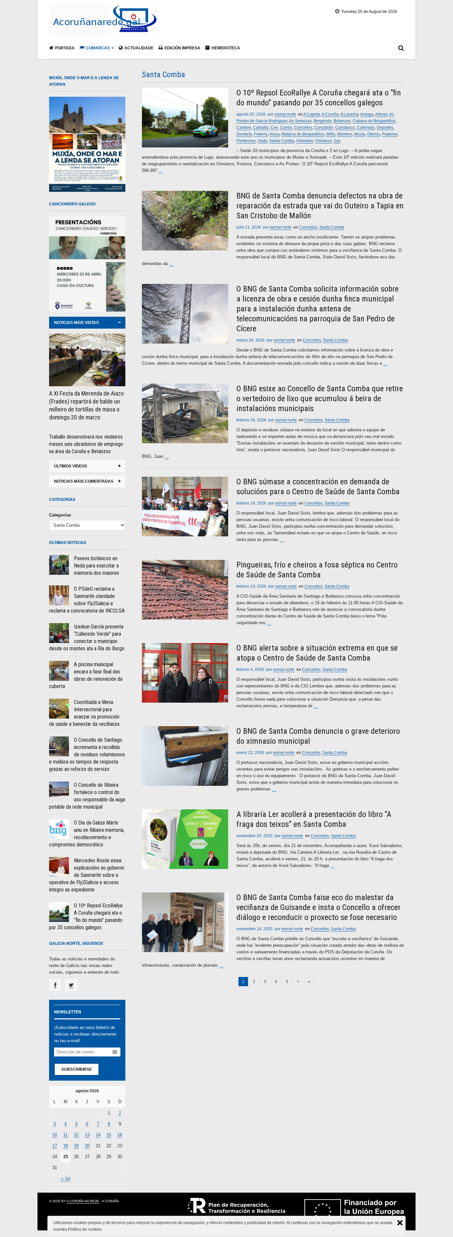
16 (119, 1134)
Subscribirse (76, 1069)
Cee (274, 127)
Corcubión (323, 127)
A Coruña (330, 114)
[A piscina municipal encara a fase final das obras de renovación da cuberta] (59, 671)
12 (76, 1134)
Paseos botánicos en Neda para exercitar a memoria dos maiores (96, 565)
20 (87, 1145)
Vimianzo (323, 140)
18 (65, 1145)
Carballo (261, 127)
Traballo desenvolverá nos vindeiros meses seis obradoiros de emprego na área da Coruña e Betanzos (86, 444)
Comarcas (98, 48)
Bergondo (323, 121)
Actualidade (139, 48)
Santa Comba (281, 140)
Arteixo (381, 114)
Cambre (243, 127)
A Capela (311, 114)
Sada (262, 140)
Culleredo (366, 127)
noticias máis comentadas (83, 481)
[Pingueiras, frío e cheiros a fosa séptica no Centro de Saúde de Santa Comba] (185, 589)
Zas (337, 140)
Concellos (303, 127)
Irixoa (275, 134)
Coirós (286, 127)
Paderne (390, 134)
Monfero (344, 134)
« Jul (65, 1178)
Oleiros (373, 134)
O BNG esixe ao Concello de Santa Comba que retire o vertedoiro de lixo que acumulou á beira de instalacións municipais (319, 398)
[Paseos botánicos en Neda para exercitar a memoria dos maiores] (59, 565)
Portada (65, 48)
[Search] (401, 49)
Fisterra (261, 134)
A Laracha (349, 114)
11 (65, 1134)
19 (76, 1145)
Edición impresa (182, 48)
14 (98, 1134)
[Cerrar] (400, 1222)
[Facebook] (55, 985)
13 (87, 1134)
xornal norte (285, 114)
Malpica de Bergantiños (303, 134)
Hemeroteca (226, 48)
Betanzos (342, 121)
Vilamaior (304, 140)
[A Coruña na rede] (105, 29)
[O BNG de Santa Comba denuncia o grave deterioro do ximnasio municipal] (185, 756)
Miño (330, 134)
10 (54, 1134)
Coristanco (345, 127)
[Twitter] (71, 985)
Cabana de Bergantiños (374, 121)
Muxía (359, 134)
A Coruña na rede (83, 1201)
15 (108, 1134)
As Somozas (300, 121)
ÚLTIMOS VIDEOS (70, 466)
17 (54, 1145)
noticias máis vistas (76, 322)
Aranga (366, 114)
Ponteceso (246, 140)
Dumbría (244, 134)
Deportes (385, 127)
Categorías (60, 514)
